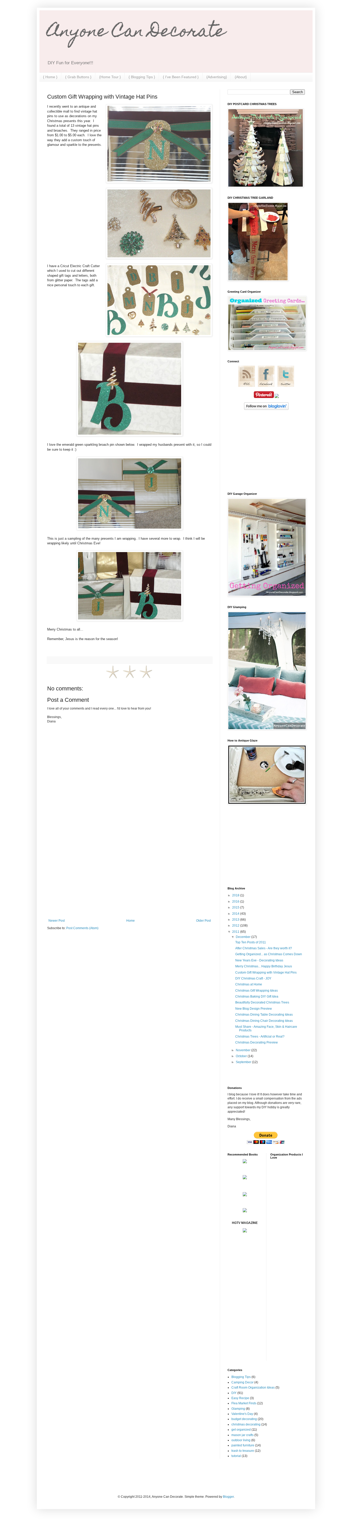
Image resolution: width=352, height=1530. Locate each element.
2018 (236, 895)
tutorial (236, 1456)
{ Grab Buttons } (78, 77)
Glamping (238, 1409)
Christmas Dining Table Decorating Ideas (264, 1014)
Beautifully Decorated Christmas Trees (262, 1002)
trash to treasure (242, 1451)
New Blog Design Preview (253, 1008)
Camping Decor (242, 1382)
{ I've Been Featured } (181, 77)
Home (130, 920)
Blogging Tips (241, 1377)
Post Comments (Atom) (82, 928)
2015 (236, 907)
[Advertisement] (129, 876)
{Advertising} (216, 77)
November (243, 1050)
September (244, 1062)
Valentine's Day (242, 1414)
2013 (236, 919)
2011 (236, 932)
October (242, 1056)
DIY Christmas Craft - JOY (253, 978)
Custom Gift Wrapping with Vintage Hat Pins (266, 972)
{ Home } (50, 77)
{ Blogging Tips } (142, 77)
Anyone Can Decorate (136, 32)
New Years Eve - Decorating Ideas (259, 960)
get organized (241, 1429)
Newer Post (56, 920)
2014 (236, 913)
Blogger (228, 1497)
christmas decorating (246, 1424)
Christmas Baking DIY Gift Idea (256, 996)
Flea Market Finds (243, 1403)
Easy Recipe (240, 1398)
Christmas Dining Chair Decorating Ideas (264, 1021)
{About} (241, 77)
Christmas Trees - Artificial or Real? (259, 1036)
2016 (236, 901)
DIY (234, 1393)
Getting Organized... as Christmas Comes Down (268, 954)
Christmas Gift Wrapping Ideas (256, 990)
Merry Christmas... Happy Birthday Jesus (263, 966)
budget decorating (244, 1419)
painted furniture (242, 1445)
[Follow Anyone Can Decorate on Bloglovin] (266, 409)
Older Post (203, 920)
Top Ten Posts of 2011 (250, 942)
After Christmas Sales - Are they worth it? (263, 948)
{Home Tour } (110, 77)
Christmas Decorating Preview (256, 1042)
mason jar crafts (242, 1435)
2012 (236, 925)
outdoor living (240, 1440)
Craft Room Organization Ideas (253, 1387)
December (243, 937)
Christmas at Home (248, 984)
